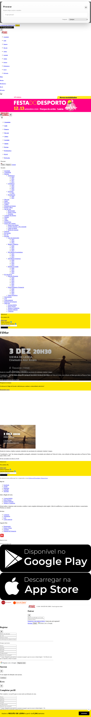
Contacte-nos (4, 25)
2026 (12, 196)
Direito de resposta (13, 230)
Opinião (6, 217)
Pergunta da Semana (10, 206)
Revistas (6, 236)
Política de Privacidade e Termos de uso (38, 478)
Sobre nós (7, 303)
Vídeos (6, 220)
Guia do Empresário (13, 238)
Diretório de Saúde (13, 266)
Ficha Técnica (12, 306)
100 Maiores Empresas (14, 258)
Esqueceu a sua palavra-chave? (36, 621)
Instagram (6, 488)
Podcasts (6, 231)
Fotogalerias (7, 222)
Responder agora (5, 389)
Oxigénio (10, 214)
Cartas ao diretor (12, 228)
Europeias (10, 191)
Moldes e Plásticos (13, 244)
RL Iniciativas (8, 274)
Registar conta (21, 663)
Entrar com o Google (46, 623)
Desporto (6, 203)
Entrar (17, 25)
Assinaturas (7, 516)
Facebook (6, 485)
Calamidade (7, 172)
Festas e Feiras (12, 212)
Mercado (6, 199)
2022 (12, 188)
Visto (5, 218)
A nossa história (12, 305)
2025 (12, 177)
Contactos (10, 311)
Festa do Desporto (13, 276)
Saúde (6, 201)
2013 (12, 182)
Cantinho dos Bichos (10, 215)
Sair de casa (7, 209)
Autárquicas (11, 175)
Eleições (6, 174)
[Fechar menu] (10, 114)
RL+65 (6, 234)
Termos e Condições (13, 308)
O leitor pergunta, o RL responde (17, 226)
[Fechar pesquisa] (86, 7)
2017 (12, 180)
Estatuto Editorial (13, 309)
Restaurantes (11, 210)
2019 (12, 190)
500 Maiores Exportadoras (15, 252)
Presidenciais (11, 195)
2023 (12, 242)
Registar (8, 164)
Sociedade (7, 171)
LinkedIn (6, 490)
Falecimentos (8, 297)
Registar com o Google (9, 663)
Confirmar (3, 678)
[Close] (29, 615)
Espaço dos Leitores (10, 223)
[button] (45, 77)
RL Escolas (7, 233)
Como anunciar (8, 300)
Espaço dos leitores (13, 225)
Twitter (6, 486)
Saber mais (4, 320)
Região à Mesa (8, 207)
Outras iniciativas (13, 295)
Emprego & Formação (10, 301)
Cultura (6, 204)
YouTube (6, 491)
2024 (12, 187)
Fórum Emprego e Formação (16, 287)
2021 (12, 179)
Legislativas (11, 183)
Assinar (10, 25)
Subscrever (4, 327)
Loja (13, 25)
